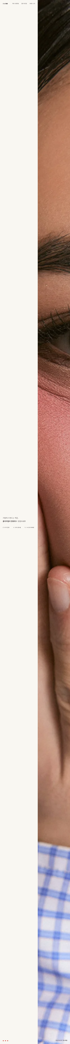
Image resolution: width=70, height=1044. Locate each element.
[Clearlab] (5, 3)
